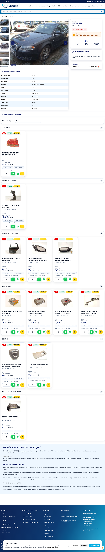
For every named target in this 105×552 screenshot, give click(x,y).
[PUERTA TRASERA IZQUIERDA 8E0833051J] (13, 248)
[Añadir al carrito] (22, 173)
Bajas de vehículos (27, 514)
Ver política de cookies (52, 547)
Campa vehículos (51, 6)
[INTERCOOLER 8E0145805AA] (13, 406)
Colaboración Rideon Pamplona (30, 522)
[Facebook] (2, 1)
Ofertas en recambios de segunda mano (70, 517)
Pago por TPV (47, 525)
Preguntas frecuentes (49, 522)
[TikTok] (6, 1)
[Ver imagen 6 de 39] (4, 61)
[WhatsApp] (13, 173)
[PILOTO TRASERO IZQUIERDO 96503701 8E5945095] (13, 142)
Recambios (30, 6)
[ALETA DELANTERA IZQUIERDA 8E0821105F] (13, 195)
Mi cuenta (64, 514)
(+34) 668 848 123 (87, 523)
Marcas (4, 530)
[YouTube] (8, 1)
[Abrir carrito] (102, 6)
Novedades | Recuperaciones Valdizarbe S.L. (69, 521)
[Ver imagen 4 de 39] (4, 46)
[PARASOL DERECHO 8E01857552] (39, 354)
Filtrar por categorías (8, 121)
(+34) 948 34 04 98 (87, 521)
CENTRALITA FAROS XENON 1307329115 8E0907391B (36, 312)
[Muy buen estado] (18, 173)
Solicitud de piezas (6, 514)
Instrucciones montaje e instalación (10, 527)
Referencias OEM (6, 533)
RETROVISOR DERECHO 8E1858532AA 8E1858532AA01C (37, 259)
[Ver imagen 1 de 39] (4, 22)
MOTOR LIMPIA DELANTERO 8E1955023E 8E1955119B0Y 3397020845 (89, 312)
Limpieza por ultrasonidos (8, 516)
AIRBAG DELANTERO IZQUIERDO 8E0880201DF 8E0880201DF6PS (11, 365)
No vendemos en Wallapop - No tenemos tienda (9, 523)
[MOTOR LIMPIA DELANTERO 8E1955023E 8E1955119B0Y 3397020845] (92, 301)
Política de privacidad (49, 530)
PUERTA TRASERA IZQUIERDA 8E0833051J (11, 259)
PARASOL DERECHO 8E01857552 (38, 364)
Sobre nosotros (74, 6)
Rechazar (75, 545)
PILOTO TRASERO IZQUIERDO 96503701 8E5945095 (11, 154)
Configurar (84, 545)
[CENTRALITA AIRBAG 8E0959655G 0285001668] (13, 301)
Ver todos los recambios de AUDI (12, 483)
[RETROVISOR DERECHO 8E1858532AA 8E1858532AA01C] (39, 248)
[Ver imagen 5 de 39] (4, 53)
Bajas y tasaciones (40, 6)
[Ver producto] (6, 173)
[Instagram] (4, 1)
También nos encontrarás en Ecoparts (9, 519)
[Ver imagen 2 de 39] (4, 30)
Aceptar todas (95, 545)
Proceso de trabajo (48, 527)
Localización (47, 519)
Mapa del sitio (47, 514)
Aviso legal (46, 533)
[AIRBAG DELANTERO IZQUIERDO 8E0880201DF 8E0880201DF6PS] (13, 354)
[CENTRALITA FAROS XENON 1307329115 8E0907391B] (39, 301)
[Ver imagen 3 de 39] (4, 38)
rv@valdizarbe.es (87, 525)
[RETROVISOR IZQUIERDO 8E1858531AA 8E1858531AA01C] (66, 248)
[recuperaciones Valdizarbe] (9, 6)
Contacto (83, 6)
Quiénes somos (47, 516)
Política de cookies (48, 536)
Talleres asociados (63, 6)
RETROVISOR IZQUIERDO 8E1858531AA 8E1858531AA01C (64, 259)
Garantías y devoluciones (29, 519)
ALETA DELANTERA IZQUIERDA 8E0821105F (11, 206)
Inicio (23, 6)
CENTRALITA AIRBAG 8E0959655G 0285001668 (12, 312)
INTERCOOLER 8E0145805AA (10, 417)
